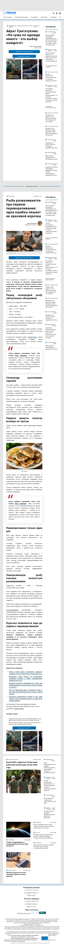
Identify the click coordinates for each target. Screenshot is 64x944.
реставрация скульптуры (49, 107)
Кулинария (50, 31)
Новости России (12, 870)
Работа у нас (31, 906)
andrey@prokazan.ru (31, 893)
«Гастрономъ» (32, 337)
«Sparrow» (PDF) (52, 935)
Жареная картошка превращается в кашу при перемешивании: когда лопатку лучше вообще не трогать (25, 685)
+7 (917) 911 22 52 (31, 890)
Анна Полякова (32, 223)
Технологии (50, 139)
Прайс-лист (31, 895)
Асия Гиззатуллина (36, 46)
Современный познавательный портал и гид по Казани (21, 26)
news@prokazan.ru (31, 904)
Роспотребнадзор (12, 610)
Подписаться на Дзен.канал (24, 51)
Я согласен (44, 938)
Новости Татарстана (13, 759)
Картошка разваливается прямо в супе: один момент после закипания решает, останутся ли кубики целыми (25, 698)
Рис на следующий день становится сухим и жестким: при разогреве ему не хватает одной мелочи (25, 692)
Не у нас (50, 72)
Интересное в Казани (51, 50)
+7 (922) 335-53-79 (31, 901)
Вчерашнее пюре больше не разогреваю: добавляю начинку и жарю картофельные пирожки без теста (25, 678)
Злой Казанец (19, 708)
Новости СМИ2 (10, 58)
